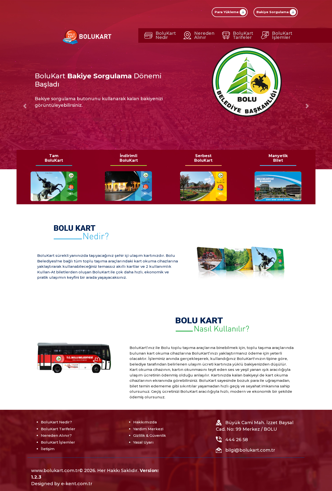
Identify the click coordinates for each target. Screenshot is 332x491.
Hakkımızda (145, 422)
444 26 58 (236, 439)
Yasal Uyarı (143, 442)
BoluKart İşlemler (58, 442)
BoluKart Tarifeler (58, 429)
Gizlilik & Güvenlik (149, 435)
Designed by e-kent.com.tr (61, 483)
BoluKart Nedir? (56, 422)
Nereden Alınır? (56, 435)
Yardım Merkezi (148, 429)
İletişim (47, 448)
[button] (25, 106)
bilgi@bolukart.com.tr (250, 450)
